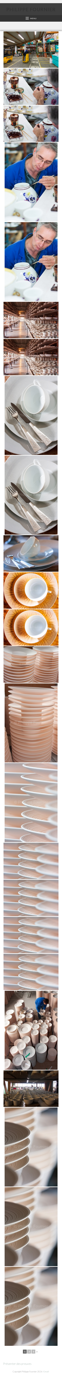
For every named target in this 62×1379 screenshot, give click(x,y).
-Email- (46, 1371)
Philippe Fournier (31, 9)
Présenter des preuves (17, 1363)
